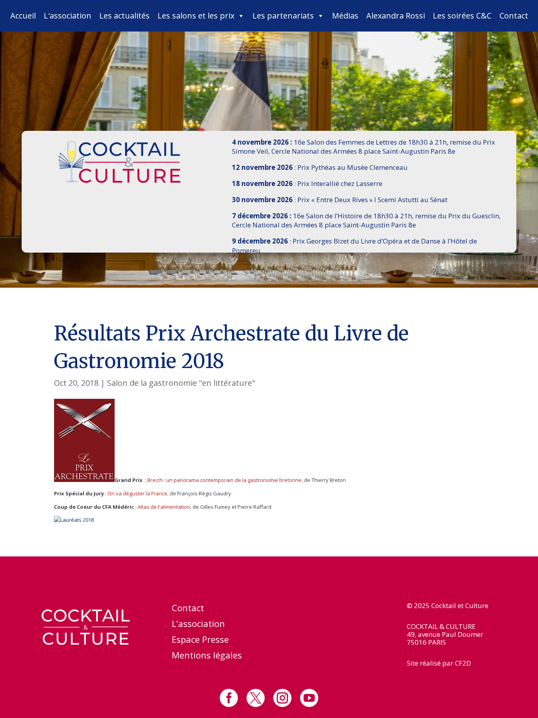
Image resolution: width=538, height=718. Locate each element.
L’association (198, 625)
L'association (67, 15)
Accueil (23, 15)
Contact (513, 15)
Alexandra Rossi (395, 15)
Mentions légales (207, 656)
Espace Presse (200, 640)
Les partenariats (283, 15)
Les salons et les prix (196, 15)
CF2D (463, 663)
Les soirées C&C (462, 15)
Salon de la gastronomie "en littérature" (181, 383)
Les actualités (124, 15)
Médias (345, 15)
